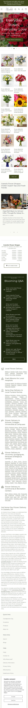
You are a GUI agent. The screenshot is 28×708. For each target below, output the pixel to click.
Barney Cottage (10, 429)
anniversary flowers (17, 590)
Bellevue (7, 371)
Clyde (16, 371)
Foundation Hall (16, 447)
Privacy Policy (7, 666)
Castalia (12, 371)
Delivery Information (8, 662)
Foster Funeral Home (11, 406)
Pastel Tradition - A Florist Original (6, 71)
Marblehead (19, 373)
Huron (20, 371)
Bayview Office (22, 430)
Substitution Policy (8, 673)
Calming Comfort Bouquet (6, 171)
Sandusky (18, 375)
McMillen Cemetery (20, 414)
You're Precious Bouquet (18, 91)
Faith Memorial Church (19, 481)
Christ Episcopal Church (12, 466)
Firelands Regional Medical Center (16, 385)
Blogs (4, 642)
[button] (19, 9)
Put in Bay (12, 375)
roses (5, 590)
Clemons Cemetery (10, 400)
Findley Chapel (9, 482)
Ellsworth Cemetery (17, 403)
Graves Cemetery (22, 406)
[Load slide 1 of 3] (12, 49)
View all (14, 176)
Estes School (9, 445)
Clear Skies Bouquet (20, 70)
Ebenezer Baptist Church (19, 474)
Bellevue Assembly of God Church (16, 463)
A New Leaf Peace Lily (6, 111)
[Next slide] (19, 48)
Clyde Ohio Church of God (19, 471)
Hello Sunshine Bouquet (18, 131)
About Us (5, 629)
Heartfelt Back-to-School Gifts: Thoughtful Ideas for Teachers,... (13, 212)
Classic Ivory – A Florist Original (6, 131)
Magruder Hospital (10, 386)
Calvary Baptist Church (20, 465)
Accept (13, 696)
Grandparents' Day (8, 618)
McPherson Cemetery (11, 416)
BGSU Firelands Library (11, 427)
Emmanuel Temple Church (12, 478)
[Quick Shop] (15, 9)
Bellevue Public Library (20, 434)
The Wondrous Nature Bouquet (6, 151)
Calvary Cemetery (22, 395)
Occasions (6, 622)
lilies (24, 588)
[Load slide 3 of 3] (16, 49)
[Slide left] (10, 232)
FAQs (4, 652)
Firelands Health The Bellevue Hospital (16, 383)
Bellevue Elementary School (13, 432)
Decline (13, 700)
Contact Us (6, 655)
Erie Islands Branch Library (18, 443)
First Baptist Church (21, 482)
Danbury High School (11, 442)
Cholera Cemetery (21, 398)
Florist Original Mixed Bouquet (18, 111)
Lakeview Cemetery (21, 411)
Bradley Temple (9, 465)
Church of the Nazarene (16, 468)
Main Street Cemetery (12, 413)
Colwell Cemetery (22, 400)
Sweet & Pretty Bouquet (18, 151)
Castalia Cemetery (11, 397)
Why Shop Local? (8, 659)
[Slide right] (17, 232)
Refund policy (7, 669)
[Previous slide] (9, 48)
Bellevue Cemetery (10, 395)
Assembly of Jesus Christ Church (16, 461)
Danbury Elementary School (18, 440)
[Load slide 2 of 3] (14, 49)
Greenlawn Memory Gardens (14, 408)
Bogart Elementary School (13, 435)
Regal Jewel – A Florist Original (18, 171)
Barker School (23, 427)
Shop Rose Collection (14, 39)
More (14, 359)
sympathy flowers (6, 561)
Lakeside (12, 373)
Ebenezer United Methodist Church (16, 476)
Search (5, 639)
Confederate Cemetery (11, 401)
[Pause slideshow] (26, 48)
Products (5, 625)
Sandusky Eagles (18, 498)
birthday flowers (5, 591)
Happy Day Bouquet (7, 90)
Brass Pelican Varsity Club (12, 494)
